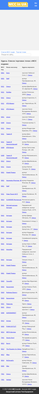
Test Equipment (27, 392)
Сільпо (8, 123)
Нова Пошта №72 (12, 194)
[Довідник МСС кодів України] (19, 5)
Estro (8, 73)
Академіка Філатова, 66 (14, 180)
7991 (2, 379)
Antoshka (9, 249)
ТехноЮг (9, 281)
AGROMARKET (11, 313)
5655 (2, 326)
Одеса (30, 75)
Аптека (8, 321)
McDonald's (10, 360)
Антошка (9, 215)
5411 (2, 86)
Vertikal (8, 379)
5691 (2, 78)
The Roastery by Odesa (13, 349)
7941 (2, 338)
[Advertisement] (19, 30)
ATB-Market (10, 147)
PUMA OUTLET (11, 326)
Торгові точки (21, 52)
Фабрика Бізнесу (11, 292)
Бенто (8, 343)
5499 (2, 123)
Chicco (8, 307)
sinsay (8, 117)
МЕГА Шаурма (11, 332)
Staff (7, 78)
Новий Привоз (11, 172)
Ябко (8, 354)
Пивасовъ (9, 304)
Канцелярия (10, 298)
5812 (2, 343)
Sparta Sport (10, 338)
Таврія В (9, 134)
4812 (2, 354)
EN (36, 6)
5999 (2, 313)
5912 (2, 161)
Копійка (8, 92)
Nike (7, 366)
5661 (2, 73)
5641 (2, 205)
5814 (2, 199)
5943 (2, 281)
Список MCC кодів (8, 52)
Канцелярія (10, 287)
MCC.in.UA (16, 389)
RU (36, 3)
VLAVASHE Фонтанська (13, 199)
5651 (2, 117)
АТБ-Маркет (10, 103)
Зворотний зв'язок (13, 392)
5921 (2, 304)
